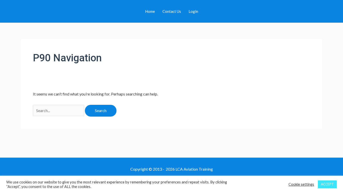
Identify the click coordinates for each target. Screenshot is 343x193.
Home (150, 11)
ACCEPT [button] (327, 184)
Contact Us (171, 11)
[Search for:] (59, 110)
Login (193, 11)
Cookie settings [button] (301, 184)
